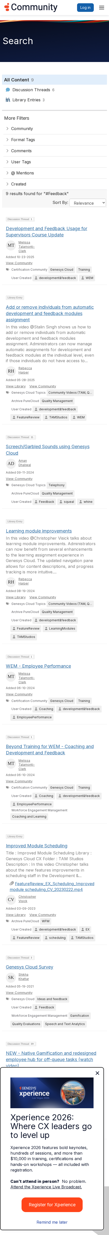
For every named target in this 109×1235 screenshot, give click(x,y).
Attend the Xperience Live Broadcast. (46, 1186)
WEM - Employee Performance (38, 666)
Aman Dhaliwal (25, 463)
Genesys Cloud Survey (29, 967)
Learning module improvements (39, 531)
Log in (85, 7)
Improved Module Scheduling (36, 845)
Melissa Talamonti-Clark (27, 246)
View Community (19, 263)
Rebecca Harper (25, 370)
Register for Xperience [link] (52, 1204)
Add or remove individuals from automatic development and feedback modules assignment (50, 313)
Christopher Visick (27, 899)
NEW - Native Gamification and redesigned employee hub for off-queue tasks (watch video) (51, 1059)
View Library (16, 386)
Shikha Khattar (24, 977)
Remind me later (52, 1222)
